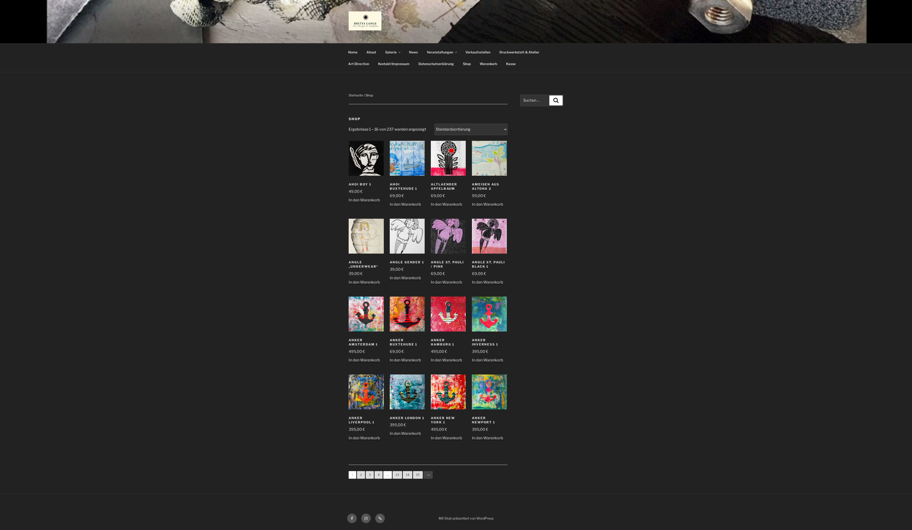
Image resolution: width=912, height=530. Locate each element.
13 (397, 475)
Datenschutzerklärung (436, 64)
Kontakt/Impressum (393, 64)
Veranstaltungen (440, 52)
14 (407, 475)
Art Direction (358, 64)
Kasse (511, 64)
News (413, 52)
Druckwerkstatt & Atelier (519, 52)
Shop (467, 64)
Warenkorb (488, 64)
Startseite (356, 95)
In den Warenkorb (364, 200)
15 (418, 475)
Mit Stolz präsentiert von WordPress (466, 518)
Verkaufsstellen (478, 52)
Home (352, 52)
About (371, 52)
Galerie (391, 52)
